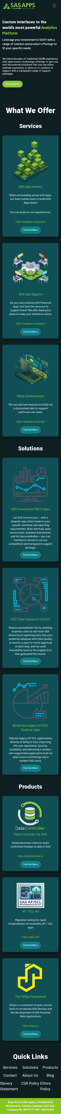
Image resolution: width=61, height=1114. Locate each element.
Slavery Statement (9, 1086)
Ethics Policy (45, 1086)
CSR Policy (30, 1083)
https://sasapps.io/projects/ (30, 221)
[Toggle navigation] (54, 6)
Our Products (12, 84)
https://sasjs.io (31, 1025)
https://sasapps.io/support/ (31, 323)
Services (10, 1067)
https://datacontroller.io (30, 856)
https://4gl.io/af (30, 937)
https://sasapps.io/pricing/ (30, 421)
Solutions (30, 1067)
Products (50, 1067)
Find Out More (30, 230)
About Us (30, 1075)
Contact (10, 1075)
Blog (50, 1075)
